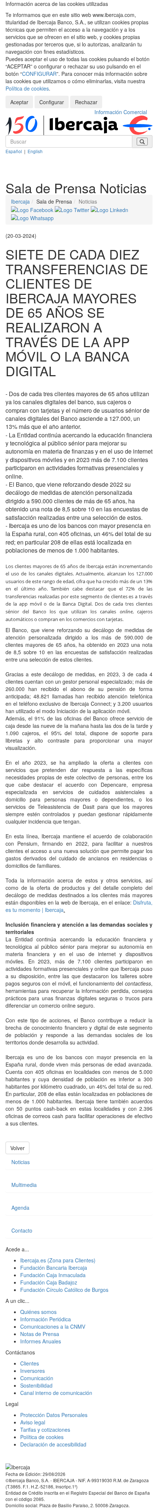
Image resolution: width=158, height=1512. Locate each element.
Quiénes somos (38, 1311)
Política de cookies (27, 88)
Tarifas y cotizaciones (45, 1429)
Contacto (21, 1230)
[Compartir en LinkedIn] (109, 208)
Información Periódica (45, 1319)
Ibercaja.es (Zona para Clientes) (58, 1260)
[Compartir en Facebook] (33, 208)
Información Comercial (120, 112)
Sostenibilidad (36, 1385)
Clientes (29, 1363)
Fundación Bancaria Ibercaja (53, 1267)
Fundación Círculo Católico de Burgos (64, 1289)
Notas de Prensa (39, 1333)
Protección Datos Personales (53, 1414)
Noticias (20, 1162)
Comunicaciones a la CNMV (52, 1326)
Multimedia (24, 1184)
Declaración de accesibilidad (53, 1444)
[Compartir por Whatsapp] (32, 217)
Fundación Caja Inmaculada (53, 1275)
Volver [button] (17, 1148)
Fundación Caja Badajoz (48, 1282)
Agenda (20, 1207)
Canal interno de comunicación (56, 1392)
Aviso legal (32, 1422)
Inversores (32, 1370)
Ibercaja (20, 201)
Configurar (51, 102)
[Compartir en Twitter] (73, 208)
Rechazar (86, 102)
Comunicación (36, 1378)
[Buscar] (142, 141)
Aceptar (19, 102)
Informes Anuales (40, 1341)
